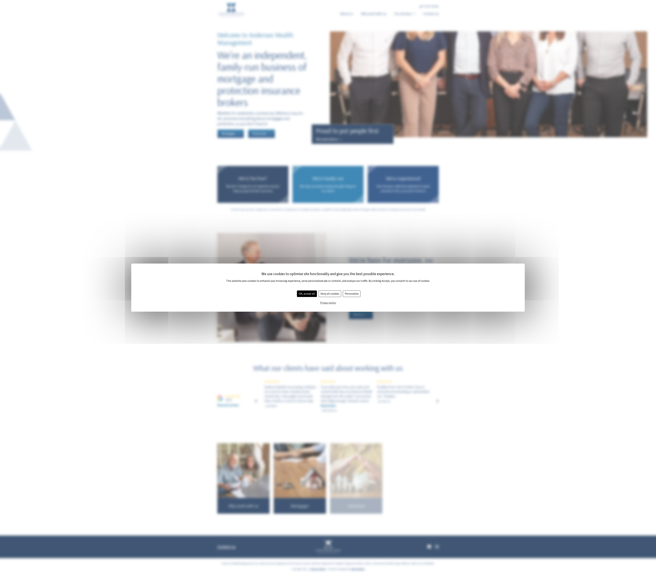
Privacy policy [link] (328, 303)
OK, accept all (307, 294)
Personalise (352, 294)
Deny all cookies (329, 294)
